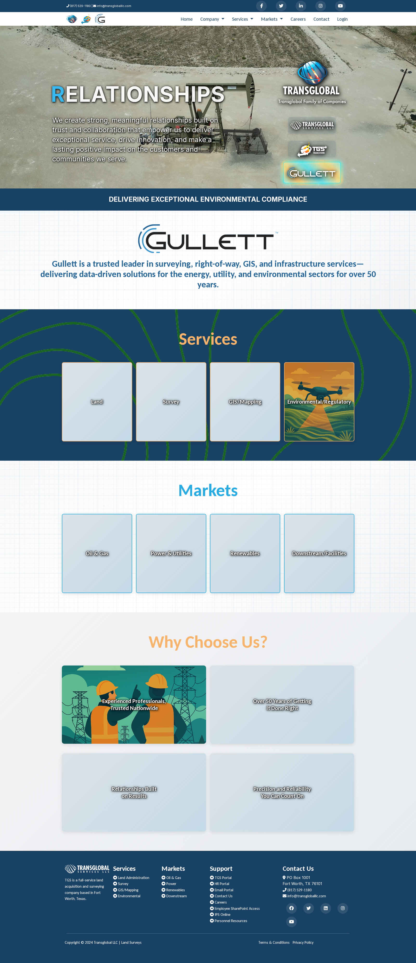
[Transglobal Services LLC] (71, 19)
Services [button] (240, 19)
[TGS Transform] (86, 19)
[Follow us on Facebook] (261, 6)
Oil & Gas (173, 877)
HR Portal (221, 883)
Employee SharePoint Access (237, 908)
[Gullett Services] (100, 19)
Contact (321, 19)
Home (187, 19)
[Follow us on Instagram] (320, 6)
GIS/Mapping (127, 890)
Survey (122, 883)
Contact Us (223, 896)
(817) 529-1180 (299, 890)
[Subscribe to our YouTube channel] (340, 6)
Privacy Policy (303, 942)
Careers (298, 19)
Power (170, 883)
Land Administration (133, 877)
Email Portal (223, 890)
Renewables (175, 890)
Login (342, 19)
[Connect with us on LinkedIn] (301, 6)
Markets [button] (270, 19)
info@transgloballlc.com (306, 896)
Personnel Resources (230, 920)
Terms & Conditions (274, 942)
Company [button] (210, 19)
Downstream (176, 896)
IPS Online (222, 914)
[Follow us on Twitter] (281, 6)
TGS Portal (223, 877)
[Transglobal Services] (312, 125)
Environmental (128, 896)
